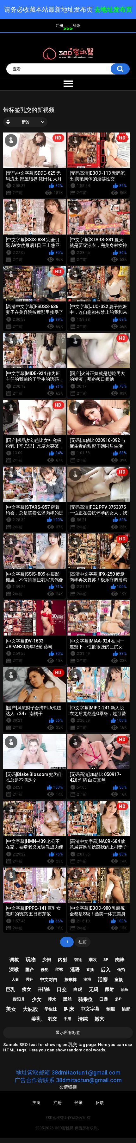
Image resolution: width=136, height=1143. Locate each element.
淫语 (75, 969)
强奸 (29, 979)
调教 (14, 960)
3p (105, 959)
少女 (36, 999)
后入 (106, 970)
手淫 (67, 1019)
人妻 (15, 979)
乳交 (52, 1018)
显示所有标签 (68, 1032)
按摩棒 (71, 979)
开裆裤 (44, 989)
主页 (36, 1102)
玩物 (31, 960)
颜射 (109, 989)
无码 (93, 989)
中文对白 (49, 979)
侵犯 (44, 969)
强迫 (78, 960)
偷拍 (121, 969)
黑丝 (67, 999)
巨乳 (10, 989)
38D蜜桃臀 (64, 1128)
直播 (90, 969)
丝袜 (59, 969)
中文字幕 (90, 1009)
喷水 (52, 999)
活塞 (103, 980)
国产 (29, 969)
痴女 (26, 989)
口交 (62, 989)
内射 (62, 960)
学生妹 (51, 1009)
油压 (124, 989)
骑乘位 (85, 999)
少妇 (46, 959)
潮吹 (93, 959)
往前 (82, 942)
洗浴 (87, 979)
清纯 (83, 1019)
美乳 (36, 1019)
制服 (110, 1008)
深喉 (14, 969)
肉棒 (120, 960)
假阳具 (19, 999)
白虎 (77, 989)
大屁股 (30, 1009)
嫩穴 (100, 1019)
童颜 (118, 979)
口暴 (103, 999)
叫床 (69, 1009)
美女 (11, 1009)
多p (118, 999)
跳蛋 (126, 1009)
